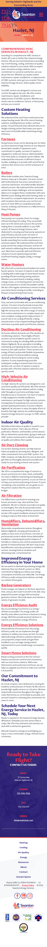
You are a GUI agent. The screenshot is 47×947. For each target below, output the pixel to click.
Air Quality (23, 852)
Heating (23, 842)
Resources (23, 862)
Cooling (23, 847)
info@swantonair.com (23, 820)
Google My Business (23, 896)
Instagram (30, 896)
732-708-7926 (23, 793)
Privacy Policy (28, 885)
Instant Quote (23, 877)
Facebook (17, 896)
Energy (23, 857)
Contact (23, 872)
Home (17, 35)
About (23, 867)
